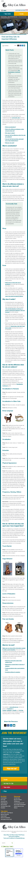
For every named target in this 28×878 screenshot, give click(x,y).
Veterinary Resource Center (19, 806)
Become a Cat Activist (5, 814)
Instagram (9, 710)
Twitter (18, 45)
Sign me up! (12, 768)
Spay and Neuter (4, 804)
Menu (4, 10)
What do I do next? (9, 142)
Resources (17, 796)
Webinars (15, 807)
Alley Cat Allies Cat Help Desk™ (20, 804)
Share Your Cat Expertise (5, 817)
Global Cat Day (4, 816)
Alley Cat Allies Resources (12, 16)
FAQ (19, 834)
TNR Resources (17, 801)
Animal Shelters (4, 798)
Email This (24, 45)
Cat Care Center (17, 798)
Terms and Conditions (14, 836)
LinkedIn (22, 45)
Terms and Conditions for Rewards (11, 838)
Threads (12, 846)
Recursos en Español (18, 799)
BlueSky (11, 846)
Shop (5, 791)
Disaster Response (4, 802)
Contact (16, 834)
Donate (22, 14)
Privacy (22, 834)
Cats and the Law (4, 801)
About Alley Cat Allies (9, 834)
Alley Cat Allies (4, 16)
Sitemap (22, 838)
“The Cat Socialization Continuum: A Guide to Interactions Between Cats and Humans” (15, 310)
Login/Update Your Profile (20, 10)
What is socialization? (10, 127)
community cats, (16, 117)
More (2, 1)
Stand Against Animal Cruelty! (6, 819)
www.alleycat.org (14, 707)
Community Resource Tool (19, 802)
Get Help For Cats (8, 783)
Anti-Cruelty (3, 799)
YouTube (21, 710)
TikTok (6, 846)
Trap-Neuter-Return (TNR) (5, 806)
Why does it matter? (10, 133)
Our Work (3, 796)
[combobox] (7, 843)
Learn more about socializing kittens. (14, 296)
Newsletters (3, 807)
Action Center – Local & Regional (7, 812)
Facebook (20, 45)
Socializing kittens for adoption (12, 672)
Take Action (7, 14)
